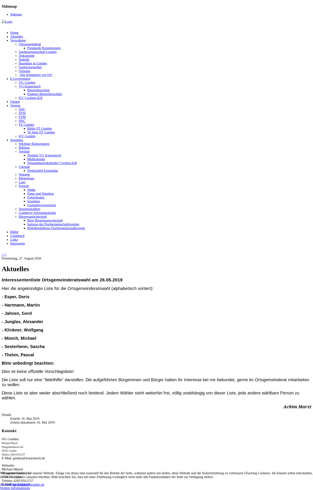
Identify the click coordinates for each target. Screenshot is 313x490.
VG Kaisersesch (30, 86)
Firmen (15, 101)
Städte (31, 190)
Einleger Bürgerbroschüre (44, 94)
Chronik (24, 167)
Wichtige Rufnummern (34, 144)
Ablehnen (23, 484)
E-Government (20, 78)
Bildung (24, 147)
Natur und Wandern (40, 193)
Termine (24, 151)
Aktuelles (16, 36)
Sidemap (16, 14)
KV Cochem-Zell (30, 98)
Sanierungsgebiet (30, 67)
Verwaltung (18, 40)
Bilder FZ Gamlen (39, 128)
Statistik (24, 59)
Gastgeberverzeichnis (41, 205)
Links (14, 239)
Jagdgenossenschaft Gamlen (38, 52)
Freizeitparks (36, 197)
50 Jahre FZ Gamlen (41, 132)
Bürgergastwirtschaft (33, 216)
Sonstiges (16, 140)
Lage (22, 182)
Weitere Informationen (15, 488)
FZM (22, 117)
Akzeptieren (8, 484)
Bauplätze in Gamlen (33, 63)
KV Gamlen (27, 136)
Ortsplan (24, 71)
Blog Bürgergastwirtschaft (45, 220)
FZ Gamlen (26, 124)
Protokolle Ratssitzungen (44, 48)
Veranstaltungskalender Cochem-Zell (52, 163)
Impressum (17, 243)
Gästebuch (17, 236)
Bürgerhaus (26, 178)
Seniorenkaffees (29, 209)
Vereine (15, 105)
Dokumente (26, 55)
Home (14, 32)
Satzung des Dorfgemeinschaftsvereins (53, 224)
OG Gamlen (27, 82)
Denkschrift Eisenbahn (42, 170)
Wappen (24, 174)
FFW (22, 113)
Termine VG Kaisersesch (44, 155)
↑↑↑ (4, 254)
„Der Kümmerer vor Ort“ (36, 75)
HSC (22, 121)
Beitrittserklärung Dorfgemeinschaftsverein (56, 228)
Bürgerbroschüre (38, 90)
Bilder (14, 232)
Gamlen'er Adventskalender (37, 213)
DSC (22, 109)
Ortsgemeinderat (30, 44)
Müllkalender (36, 159)
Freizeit (24, 186)
